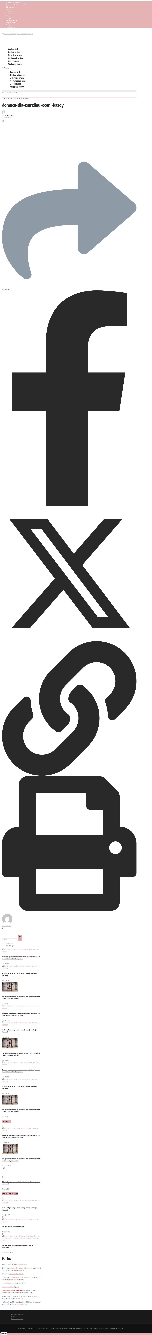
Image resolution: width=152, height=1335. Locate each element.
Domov (4, 98)
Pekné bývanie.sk (11, 20)
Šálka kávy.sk (10, 7)
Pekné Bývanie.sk (11, 27)
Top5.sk (8, 9)
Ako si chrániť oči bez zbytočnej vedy (13, 1226)
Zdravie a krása (15, 55)
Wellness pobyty (15, 64)
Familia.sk (9, 14)
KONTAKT (14, 1317)
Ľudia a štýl (13, 49)
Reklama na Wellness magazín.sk (16, 5)
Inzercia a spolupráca (17, 1319)
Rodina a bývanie (15, 52)
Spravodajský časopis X (117, 1328)
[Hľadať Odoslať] (20, 937)
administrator (8, 115)
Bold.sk (8, 16)
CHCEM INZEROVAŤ (17, 1314)
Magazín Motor (11, 22)
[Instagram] (3, 928)
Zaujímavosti (13, 61)
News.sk (8, 18)
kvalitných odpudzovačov (19, 1268)
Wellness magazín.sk (13, 2)
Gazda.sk (9, 11)
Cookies (4, 1334)
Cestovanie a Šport (16, 58)
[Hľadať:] (12, 940)
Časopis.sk (9, 25)
